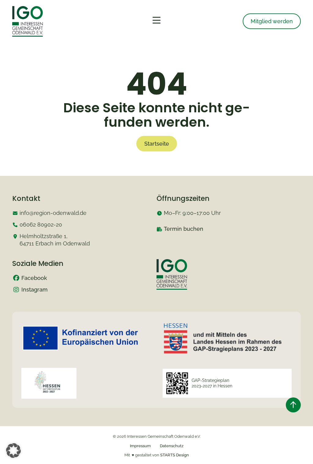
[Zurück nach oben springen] (293, 404)
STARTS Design (174, 455)
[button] (13, 450)
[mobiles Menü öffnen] (156, 20)
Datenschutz (171, 446)
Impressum (140, 446)
